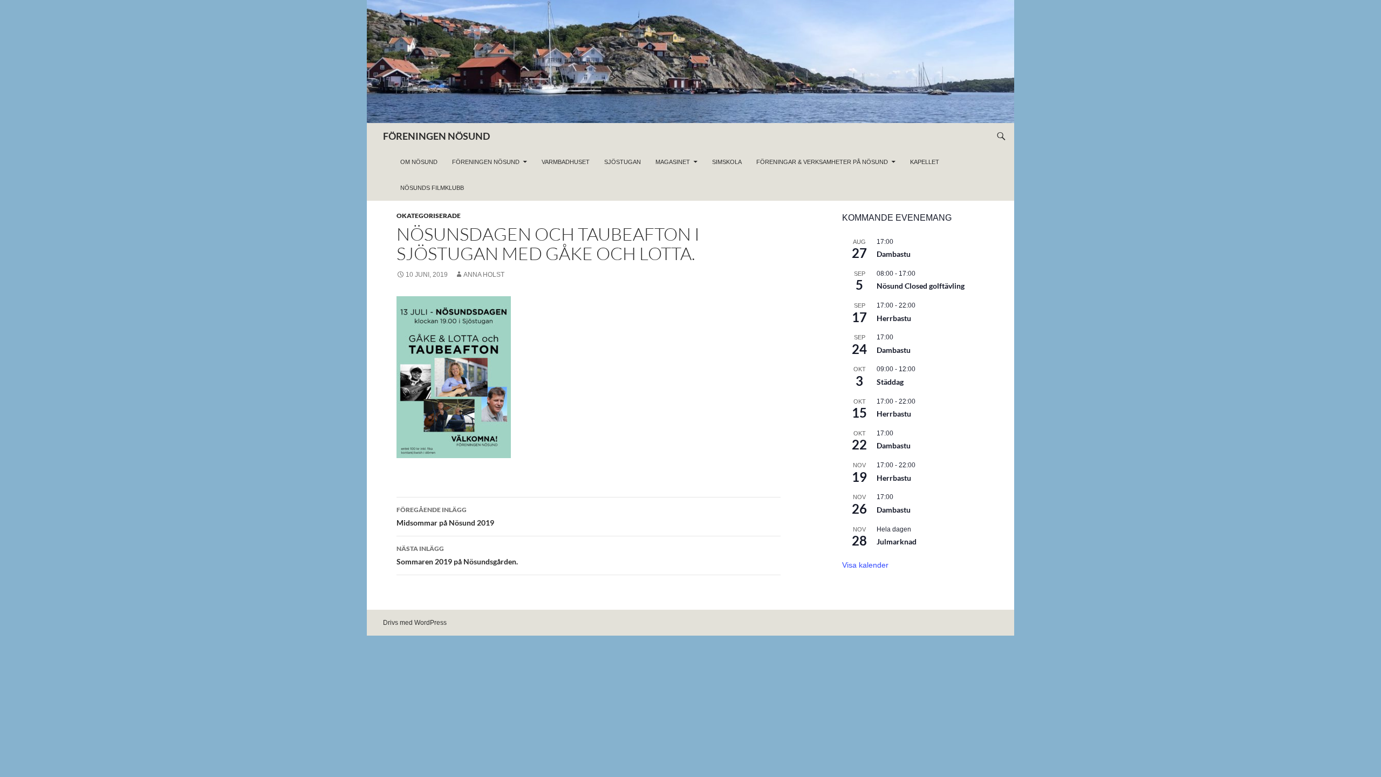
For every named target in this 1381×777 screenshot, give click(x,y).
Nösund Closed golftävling (921, 285)
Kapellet (924, 162)
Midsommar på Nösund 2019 (445, 516)
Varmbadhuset (566, 162)
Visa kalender (865, 565)
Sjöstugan (622, 162)
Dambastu (894, 253)
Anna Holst (483, 274)
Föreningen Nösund (485, 162)
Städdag (890, 381)
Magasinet (672, 162)
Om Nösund (418, 162)
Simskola (727, 162)
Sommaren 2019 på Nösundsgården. (457, 555)
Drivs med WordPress (415, 622)
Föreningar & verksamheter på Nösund (822, 162)
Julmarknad (897, 541)
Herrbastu (894, 318)
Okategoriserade (428, 216)
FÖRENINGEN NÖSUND (436, 136)
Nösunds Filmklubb (432, 188)
